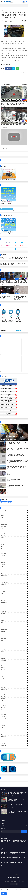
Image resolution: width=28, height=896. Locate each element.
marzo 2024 (14, 568)
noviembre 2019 (14, 685)
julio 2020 (14, 667)
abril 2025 (14, 539)
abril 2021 (14, 647)
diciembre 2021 (14, 629)
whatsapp (8, 248)
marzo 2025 (14, 542)
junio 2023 (14, 589)
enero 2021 (14, 653)
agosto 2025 (14, 530)
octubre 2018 (14, 714)
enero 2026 (14, 521)
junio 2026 (14, 515)
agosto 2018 (14, 718)
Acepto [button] (3, 893)
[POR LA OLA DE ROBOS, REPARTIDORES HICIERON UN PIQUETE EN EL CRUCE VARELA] (3, 450)
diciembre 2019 (14, 682)
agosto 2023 (14, 584)
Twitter (13, 68)
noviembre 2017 (14, 738)
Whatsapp (17, 68)
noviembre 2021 (14, 631)
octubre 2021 (14, 633)
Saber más (3, 890)
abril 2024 (14, 566)
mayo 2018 (14, 725)
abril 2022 (14, 620)
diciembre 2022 (14, 602)
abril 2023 (14, 593)
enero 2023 (14, 600)
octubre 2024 (14, 553)
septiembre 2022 (14, 609)
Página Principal (4, 8)
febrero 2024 (14, 571)
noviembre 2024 (14, 551)
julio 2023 (14, 586)
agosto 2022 (14, 611)
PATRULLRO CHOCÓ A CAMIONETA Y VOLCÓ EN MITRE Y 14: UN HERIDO (17, 473)
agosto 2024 (14, 557)
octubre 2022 (14, 606)
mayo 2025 (14, 537)
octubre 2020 (14, 660)
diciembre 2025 (14, 524)
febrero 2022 (14, 624)
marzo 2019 (14, 703)
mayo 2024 (14, 564)
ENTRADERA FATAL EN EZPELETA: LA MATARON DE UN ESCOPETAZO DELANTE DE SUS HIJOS (13, 146)
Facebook (9, 68)
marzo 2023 (14, 595)
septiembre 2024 (14, 555)
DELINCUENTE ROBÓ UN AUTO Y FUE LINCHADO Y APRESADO (5, 296)
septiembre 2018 (14, 716)
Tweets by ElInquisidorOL (5, 783)
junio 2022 (14, 615)
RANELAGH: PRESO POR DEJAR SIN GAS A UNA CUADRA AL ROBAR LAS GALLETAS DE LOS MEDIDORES (21, 297)
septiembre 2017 (14, 743)
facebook (8, 242)
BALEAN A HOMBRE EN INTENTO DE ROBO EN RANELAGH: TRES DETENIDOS (6, 281)
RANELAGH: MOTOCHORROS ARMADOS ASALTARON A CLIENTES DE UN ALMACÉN (15, 455)
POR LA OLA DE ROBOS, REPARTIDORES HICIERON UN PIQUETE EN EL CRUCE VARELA (17, 449)
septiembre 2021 (14, 635)
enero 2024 (14, 573)
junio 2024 (14, 562)
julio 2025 (14, 533)
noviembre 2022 (14, 604)
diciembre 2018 (14, 709)
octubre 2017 (14, 741)
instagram (8, 245)
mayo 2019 (14, 698)
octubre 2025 (14, 526)
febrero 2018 (14, 732)
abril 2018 (14, 727)
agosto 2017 (14, 745)
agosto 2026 (14, 510)
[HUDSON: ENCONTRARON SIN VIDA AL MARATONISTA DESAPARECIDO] (3, 479)
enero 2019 (14, 707)
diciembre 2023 (14, 575)
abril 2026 (14, 517)
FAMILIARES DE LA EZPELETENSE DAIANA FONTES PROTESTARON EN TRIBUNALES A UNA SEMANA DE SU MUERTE (17, 461)
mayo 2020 (14, 671)
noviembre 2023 (14, 577)
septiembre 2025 (14, 528)
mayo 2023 (14, 591)
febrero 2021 (14, 651)
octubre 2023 (14, 580)
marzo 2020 (14, 676)
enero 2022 (14, 627)
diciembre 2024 (14, 548)
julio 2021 (14, 640)
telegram (22, 248)
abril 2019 (14, 700)
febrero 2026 (14, 519)
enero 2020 (14, 680)
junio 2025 (14, 535)
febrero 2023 (14, 597)
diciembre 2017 (14, 736)
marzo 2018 (14, 729)
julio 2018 (14, 720)
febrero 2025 (14, 544)
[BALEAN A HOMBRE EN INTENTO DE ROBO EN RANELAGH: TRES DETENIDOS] (3, 444)
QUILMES (10, 8)
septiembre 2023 (14, 582)
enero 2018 (14, 734)
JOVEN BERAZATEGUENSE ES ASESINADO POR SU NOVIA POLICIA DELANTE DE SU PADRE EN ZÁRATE (17, 491)
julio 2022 (14, 613)
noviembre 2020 (14, 658)
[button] (26, 2)
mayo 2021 (14, 644)
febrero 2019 (14, 705)
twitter (22, 242)
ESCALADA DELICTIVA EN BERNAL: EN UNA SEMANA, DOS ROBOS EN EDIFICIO (13, 125)
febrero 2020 (14, 678)
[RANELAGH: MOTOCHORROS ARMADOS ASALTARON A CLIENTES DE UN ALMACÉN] (3, 456)
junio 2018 (14, 723)
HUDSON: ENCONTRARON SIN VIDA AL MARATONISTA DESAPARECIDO (15, 479)
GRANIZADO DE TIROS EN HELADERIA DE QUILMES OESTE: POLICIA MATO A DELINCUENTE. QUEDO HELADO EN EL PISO (14, 842)
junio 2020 (14, 669)
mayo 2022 (14, 618)
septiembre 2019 (14, 689)
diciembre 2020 (14, 656)
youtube (21, 245)
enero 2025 (14, 546)
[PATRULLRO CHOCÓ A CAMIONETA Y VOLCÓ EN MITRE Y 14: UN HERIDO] (3, 473)
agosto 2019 (14, 691)
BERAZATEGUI (3, 502)
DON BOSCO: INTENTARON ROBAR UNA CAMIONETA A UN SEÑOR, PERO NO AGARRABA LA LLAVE (13, 104)
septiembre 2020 (14, 662)
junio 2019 (14, 696)
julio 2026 (14, 513)
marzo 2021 (14, 649)
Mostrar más (24, 84)
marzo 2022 (14, 622)
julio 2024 (14, 559)
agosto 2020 (14, 665)
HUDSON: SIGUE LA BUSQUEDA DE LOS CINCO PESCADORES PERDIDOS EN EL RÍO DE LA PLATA (17, 467)
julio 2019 (14, 694)
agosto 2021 (14, 638)
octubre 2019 (14, 687)
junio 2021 (14, 642)
